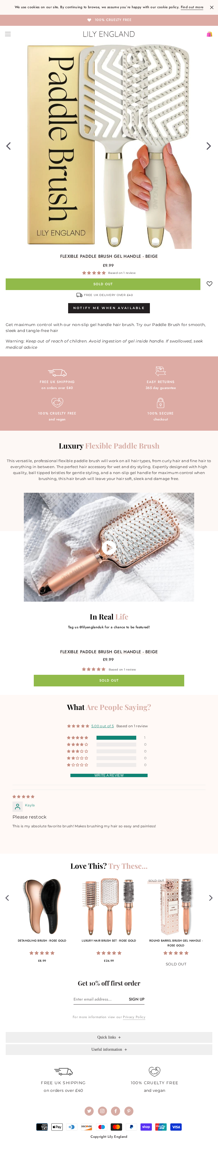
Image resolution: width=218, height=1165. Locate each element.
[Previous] (8, 146)
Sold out (103, 284)
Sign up (136, 999)
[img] (23, 796)
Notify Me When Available (109, 308)
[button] (94, 272)
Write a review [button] (109, 775)
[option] (109, 20)
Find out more (192, 7)
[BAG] (207, 34)
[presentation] (7, 897)
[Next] (209, 146)
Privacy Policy (134, 1017)
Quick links (107, 1037)
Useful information (107, 1049)
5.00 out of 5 (102, 726)
